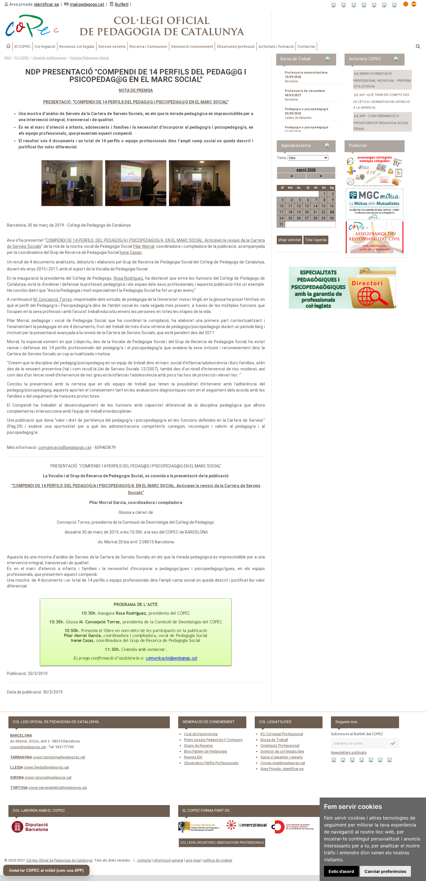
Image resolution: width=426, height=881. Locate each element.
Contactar (306, 46)
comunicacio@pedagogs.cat (65, 447)
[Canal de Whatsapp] (346, 5)
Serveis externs (112, 46)
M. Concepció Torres (52, 299)
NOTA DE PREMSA (136, 90)
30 (332, 218)
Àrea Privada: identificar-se (282, 769)
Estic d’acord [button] (341, 871)
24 (281, 218)
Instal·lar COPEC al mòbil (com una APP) (46, 870)
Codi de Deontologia (201, 734)
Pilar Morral (143, 246)
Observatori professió (236, 46)
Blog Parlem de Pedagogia (205, 751)
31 (281, 224)
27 (307, 218)
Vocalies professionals (50, 58)
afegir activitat (289, 240)
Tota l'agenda (316, 240)
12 (299, 206)
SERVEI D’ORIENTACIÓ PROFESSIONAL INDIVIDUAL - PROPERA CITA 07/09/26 (382, 80)
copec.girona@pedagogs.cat (48, 777)
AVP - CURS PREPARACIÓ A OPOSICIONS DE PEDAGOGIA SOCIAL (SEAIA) (381, 122)
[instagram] (386, 5)
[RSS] (335, 5)
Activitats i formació (276, 46)
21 (315, 212)
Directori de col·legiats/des (282, 751)
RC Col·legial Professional (282, 734)
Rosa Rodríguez (128, 278)
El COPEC (22, 46)
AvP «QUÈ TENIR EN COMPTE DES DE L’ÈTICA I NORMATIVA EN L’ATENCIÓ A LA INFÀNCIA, (381, 101)
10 (281, 206)
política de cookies (217, 860)
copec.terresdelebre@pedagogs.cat (57, 787)
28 (315, 218)
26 (299, 218)
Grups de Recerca (198, 745)
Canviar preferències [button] (385, 871)
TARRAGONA (21, 757)
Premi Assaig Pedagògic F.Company (213, 740)
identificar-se (46, 4)
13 (307, 206)
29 (323, 218)
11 (290, 206)
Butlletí (121, 4)
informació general (168, 860)
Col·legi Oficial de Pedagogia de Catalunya (59, 860)
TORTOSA (19, 787)
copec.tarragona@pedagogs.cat (59, 757)
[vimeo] (396, 5)
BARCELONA (21, 735)
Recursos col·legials (76, 46)
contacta (144, 860)
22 (323, 212)
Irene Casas (131, 252)
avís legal (193, 860)
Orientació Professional (280, 745)
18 (290, 212)
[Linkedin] (376, 5)
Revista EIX (193, 757)
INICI (8, 58)
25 (290, 218)
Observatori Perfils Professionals (211, 763)
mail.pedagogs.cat (87, 4)
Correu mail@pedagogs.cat (283, 763)
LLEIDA (16, 767)
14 (315, 206)
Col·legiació (44, 46)
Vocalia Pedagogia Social (89, 58)
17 (281, 212)
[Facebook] (356, 5)
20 (307, 212)
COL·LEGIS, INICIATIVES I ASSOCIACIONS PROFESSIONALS (222, 842)
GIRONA (17, 777)
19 (299, 212)
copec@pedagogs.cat (28, 747)
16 (332, 206)
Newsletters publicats (349, 752)
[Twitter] (366, 5)
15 (323, 206)
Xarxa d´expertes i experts (282, 757)
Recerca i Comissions (148, 46)
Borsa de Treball (274, 740)
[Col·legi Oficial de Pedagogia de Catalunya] (135, 26)
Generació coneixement (192, 46)
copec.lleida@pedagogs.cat (46, 767)
